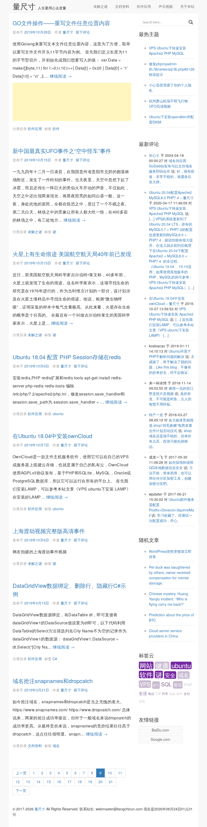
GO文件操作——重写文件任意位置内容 (61, 23)
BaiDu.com (160, 729)
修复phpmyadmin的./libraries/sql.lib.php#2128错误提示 (171, 69)
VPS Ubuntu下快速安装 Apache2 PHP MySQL (167, 50)
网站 (146, 665)
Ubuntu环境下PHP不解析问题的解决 (170, 354)
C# (55, 658)
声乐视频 (166, 6)
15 (49, 781)
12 (18, 781)
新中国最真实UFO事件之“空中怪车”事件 (62, 151)
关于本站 (187, 6)
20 (100, 781)
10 (110, 772)
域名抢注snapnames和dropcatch (53, 681)
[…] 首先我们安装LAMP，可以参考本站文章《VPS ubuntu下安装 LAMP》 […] (171, 327)
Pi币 (165, 693)
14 (38, 781)
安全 (170, 675)
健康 (162, 665)
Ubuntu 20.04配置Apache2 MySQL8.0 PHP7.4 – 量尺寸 (171, 195)
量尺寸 (24, 7)
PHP (188, 685)
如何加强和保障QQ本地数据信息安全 (171, 465)
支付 (187, 693)
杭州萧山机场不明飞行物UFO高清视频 (168, 103)
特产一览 (156, 414)
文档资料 (122, 6)
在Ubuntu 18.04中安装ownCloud (52, 436)
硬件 (179, 693)
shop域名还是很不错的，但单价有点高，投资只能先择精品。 (170, 438)
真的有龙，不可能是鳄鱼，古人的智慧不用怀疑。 (170, 399)
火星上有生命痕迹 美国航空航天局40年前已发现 (72, 254)
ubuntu (58, 413)
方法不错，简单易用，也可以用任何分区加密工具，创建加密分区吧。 (171, 475)
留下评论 (83, 32)
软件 (56, 128)
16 (59, 781)
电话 (151, 693)
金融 (172, 693)
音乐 (178, 685)
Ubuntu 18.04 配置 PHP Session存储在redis (67, 357)
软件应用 (144, 6)
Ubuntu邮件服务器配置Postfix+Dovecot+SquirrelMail (171, 507)
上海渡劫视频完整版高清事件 (49, 531)
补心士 (154, 155)
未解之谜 (100, 6)
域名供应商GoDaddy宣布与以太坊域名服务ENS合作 (170, 166)
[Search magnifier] (190, 22)
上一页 (21, 772)
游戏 (142, 701)
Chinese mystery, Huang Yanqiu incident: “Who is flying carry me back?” (168, 599)
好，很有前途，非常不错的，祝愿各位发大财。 (171, 176)
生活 (143, 693)
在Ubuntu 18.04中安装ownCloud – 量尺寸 (167, 301)
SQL (166, 684)
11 (120, 772)
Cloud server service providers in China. (165, 633)
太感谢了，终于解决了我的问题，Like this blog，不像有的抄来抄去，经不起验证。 (171, 364)
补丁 (156, 685)
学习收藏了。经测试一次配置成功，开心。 (170, 518)
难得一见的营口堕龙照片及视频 (171, 391)
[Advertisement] (72, 102)
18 (80, 781)
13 (28, 781)
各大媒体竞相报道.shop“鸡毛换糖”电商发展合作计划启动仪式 (171, 425)
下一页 (21, 790)
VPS (145, 684)
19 (90, 781)
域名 (56, 745)
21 (111, 781)
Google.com (160, 739)
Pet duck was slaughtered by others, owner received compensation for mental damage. (169, 575)
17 (69, 781)
